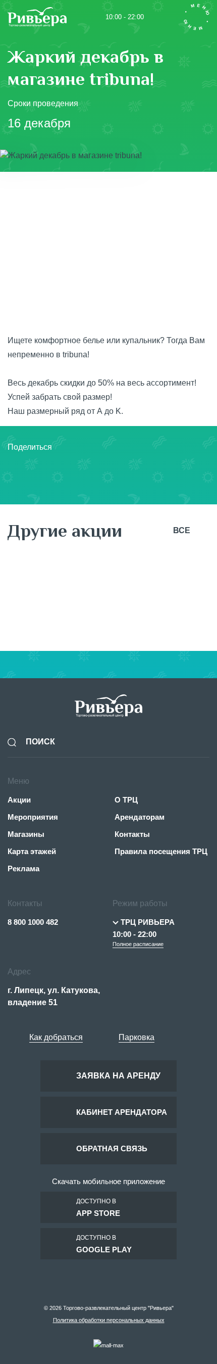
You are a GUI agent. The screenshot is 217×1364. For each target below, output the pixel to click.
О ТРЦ (126, 799)
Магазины (26, 834)
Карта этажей (32, 851)
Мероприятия (33, 817)
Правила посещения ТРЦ (161, 851)
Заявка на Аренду (118, 1075)
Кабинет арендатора (121, 1112)
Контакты (132, 834)
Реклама (23, 868)
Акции (19, 799)
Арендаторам (140, 817)
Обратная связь (111, 1148)
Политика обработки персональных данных (109, 1320)
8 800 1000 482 (33, 922)
